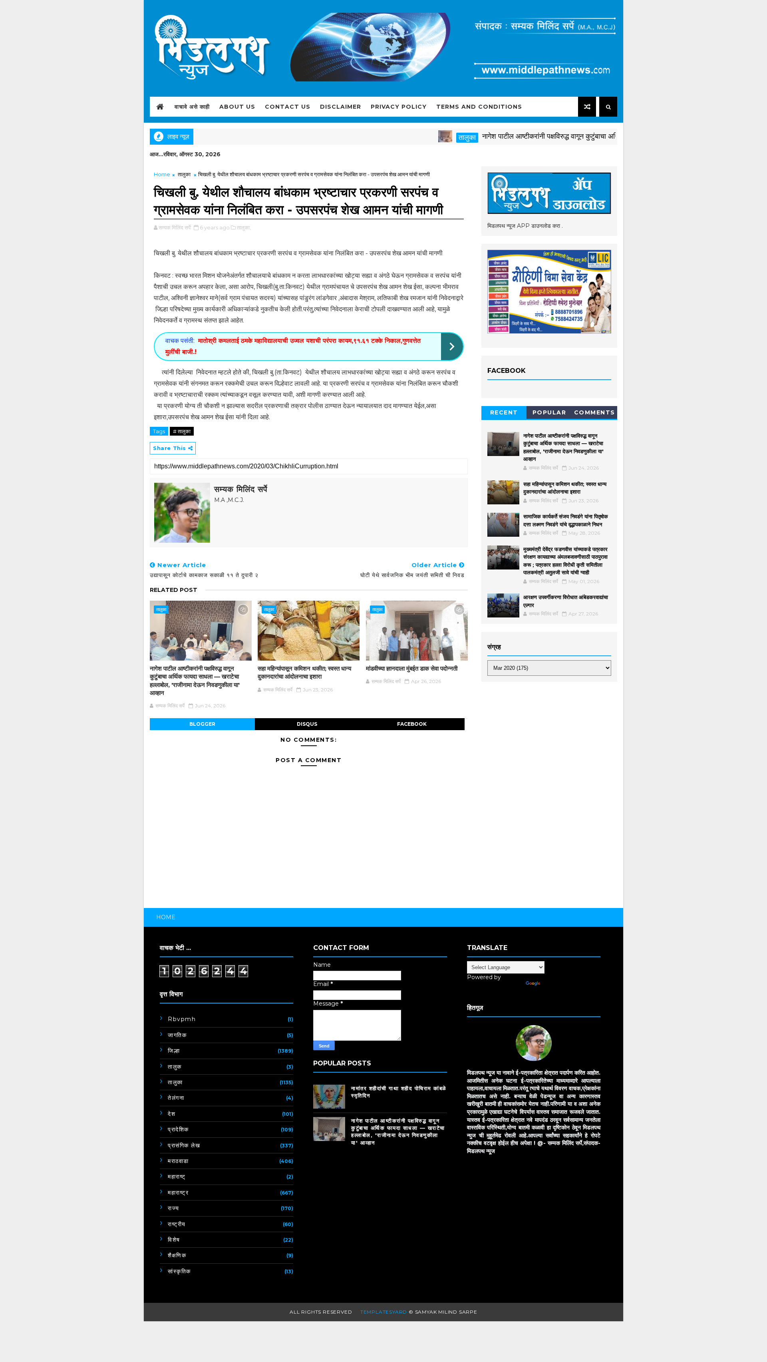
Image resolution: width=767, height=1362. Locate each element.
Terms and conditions (479, 106)
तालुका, (244, 227)
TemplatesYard (383, 1312)
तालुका (438, 137)
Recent (504, 412)
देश (171, 1113)
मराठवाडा (178, 1161)
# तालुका (182, 431)
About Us (237, 106)
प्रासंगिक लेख (184, 1145)
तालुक (175, 1066)
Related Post (173, 589)
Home (162, 174)
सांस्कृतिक (179, 1271)
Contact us (287, 106)
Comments (594, 412)
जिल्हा (174, 1050)
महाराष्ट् (177, 1176)
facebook (412, 724)
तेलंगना (176, 1097)
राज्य (173, 1208)
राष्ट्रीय (177, 1224)
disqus (307, 724)
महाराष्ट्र (178, 1192)
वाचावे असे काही (192, 106)
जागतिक (177, 1035)
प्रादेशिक (178, 1129)
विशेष (174, 1239)
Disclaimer (340, 106)
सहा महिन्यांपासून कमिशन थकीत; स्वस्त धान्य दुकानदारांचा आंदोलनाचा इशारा (304, 672)
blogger (202, 724)
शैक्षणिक (177, 1255)
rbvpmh (182, 1019)
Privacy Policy (399, 106)
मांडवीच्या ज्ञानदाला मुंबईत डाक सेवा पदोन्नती (411, 668)
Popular (549, 412)
